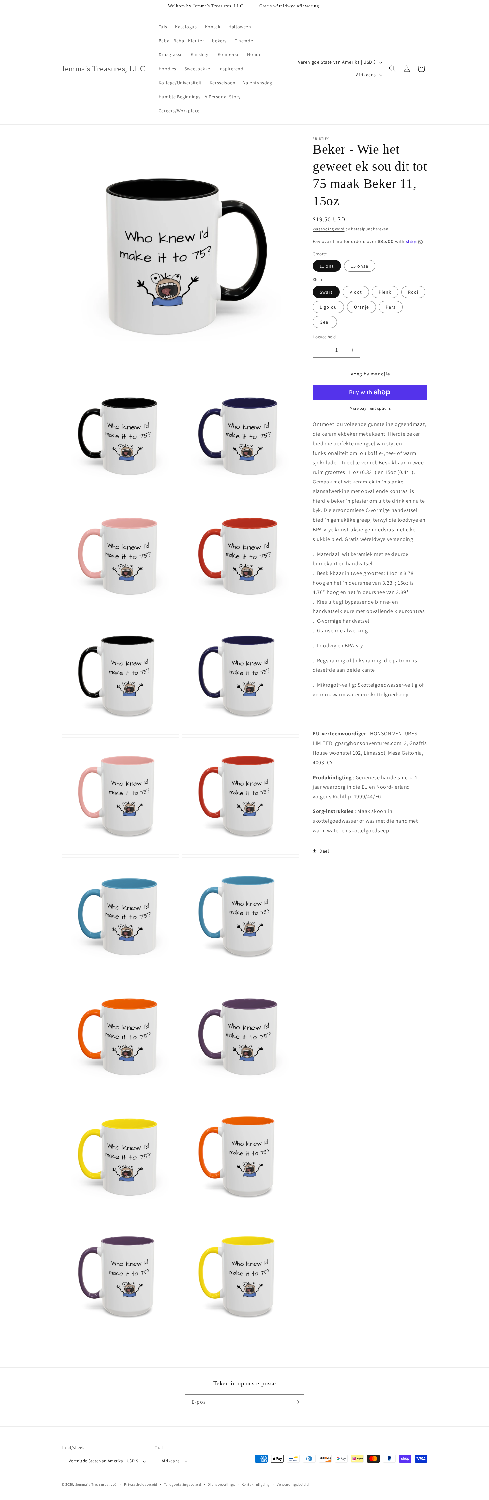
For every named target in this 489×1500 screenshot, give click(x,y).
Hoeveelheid (324, 337)
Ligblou (328, 307)
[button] (392, 68)
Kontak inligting (256, 1484)
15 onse (359, 266)
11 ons (327, 266)
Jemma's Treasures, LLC (96, 1484)
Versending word (329, 228)
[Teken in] (296, 1402)
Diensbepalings (221, 1484)
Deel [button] (324, 851)
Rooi (413, 292)
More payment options (370, 408)
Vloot (356, 292)
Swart (326, 292)
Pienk (385, 292)
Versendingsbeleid (293, 1484)
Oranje (361, 307)
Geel (325, 322)
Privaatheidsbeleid (140, 1484)
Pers (391, 307)
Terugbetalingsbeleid (182, 1484)
